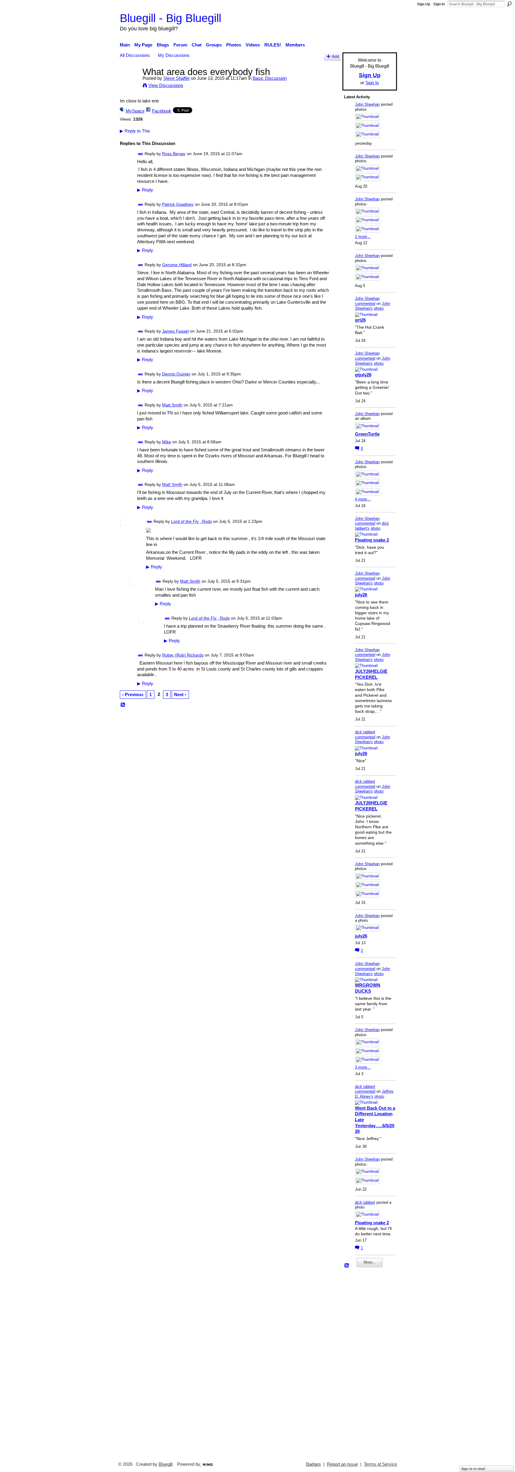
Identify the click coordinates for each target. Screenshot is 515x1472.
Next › (180, 694)
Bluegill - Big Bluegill (170, 18)
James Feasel (175, 331)
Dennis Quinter (176, 374)
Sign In (439, 4)
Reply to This (135, 130)
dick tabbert (365, 732)
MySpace (135, 110)
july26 (361, 594)
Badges (313, 1464)
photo (379, 308)
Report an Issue (342, 1464)
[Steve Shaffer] (129, 83)
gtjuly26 (363, 374)
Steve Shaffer (176, 78)
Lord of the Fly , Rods (191, 521)
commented (365, 303)
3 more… (363, 1067)
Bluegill (165, 1464)
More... (370, 1262)
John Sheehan (367, 104)
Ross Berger (174, 153)
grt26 (360, 319)
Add (335, 56)
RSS (123, 705)
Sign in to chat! (473, 1469)
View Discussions (165, 85)
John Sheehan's (372, 306)
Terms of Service (380, 1464)
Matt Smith (172, 405)
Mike (166, 441)
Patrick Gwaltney (178, 204)
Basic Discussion (270, 78)
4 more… (363, 499)
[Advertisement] (362, 1362)
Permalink (140, 154)
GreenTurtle (367, 433)
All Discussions (135, 55)
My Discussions (174, 55)
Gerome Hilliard (177, 264)
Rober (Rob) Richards (183, 655)
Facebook (161, 110)
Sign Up (423, 4)
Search (509, 4)
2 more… (363, 236)
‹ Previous (132, 694)
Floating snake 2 (372, 539)
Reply (145, 190)
